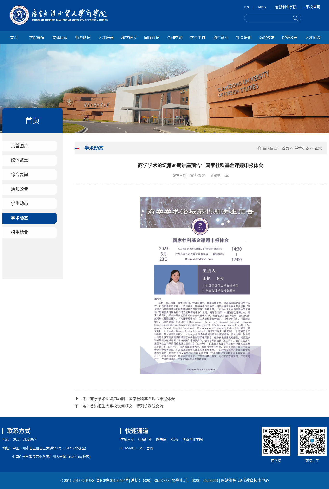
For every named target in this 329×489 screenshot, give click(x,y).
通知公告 (19, 189)
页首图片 (19, 145)
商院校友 (267, 38)
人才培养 (106, 38)
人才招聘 (313, 38)
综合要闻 (19, 174)
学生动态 (19, 203)
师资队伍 (83, 38)
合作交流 (175, 38)
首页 (14, 38)
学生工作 (197, 38)
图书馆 (161, 439)
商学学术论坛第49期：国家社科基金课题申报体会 (132, 399)
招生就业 (221, 38)
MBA (262, 7)
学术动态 (19, 218)
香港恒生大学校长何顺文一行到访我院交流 (126, 406)
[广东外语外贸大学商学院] (58, 15)
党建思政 (60, 38)
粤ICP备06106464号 (112, 480)
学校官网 (313, 7)
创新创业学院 (286, 7)
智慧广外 (145, 439)
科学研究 (129, 38)
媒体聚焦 (19, 160)
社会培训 (243, 38)
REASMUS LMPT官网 (136, 448)
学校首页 (127, 439)
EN (246, 7)
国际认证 (151, 38)
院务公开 (289, 38)
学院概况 (37, 38)
